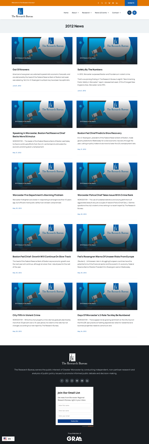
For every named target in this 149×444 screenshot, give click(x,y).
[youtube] (113, 3)
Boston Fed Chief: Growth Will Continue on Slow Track (42, 256)
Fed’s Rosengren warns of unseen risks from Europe (106, 256)
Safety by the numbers (90, 69)
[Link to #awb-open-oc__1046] (129, 13)
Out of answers (21, 69)
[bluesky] (109, 3)
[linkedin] (117, 3)
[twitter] (102, 3)
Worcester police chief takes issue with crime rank (105, 195)
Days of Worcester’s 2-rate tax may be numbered (104, 315)
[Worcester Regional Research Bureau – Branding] (22, 9)
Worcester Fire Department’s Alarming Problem (38, 195)
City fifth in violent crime (26, 315)
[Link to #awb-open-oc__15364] (134, 13)
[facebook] (98, 3)
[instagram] (106, 3)
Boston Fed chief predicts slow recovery (100, 133)
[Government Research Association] (74, 437)
